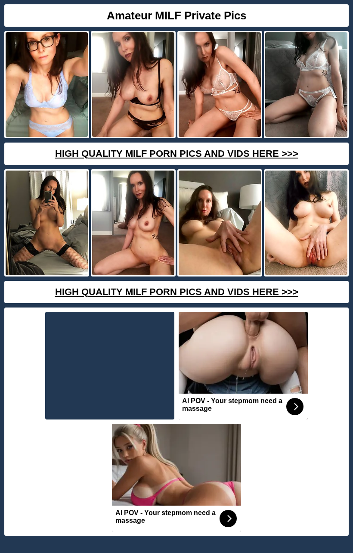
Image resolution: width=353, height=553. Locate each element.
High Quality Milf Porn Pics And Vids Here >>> (176, 153)
